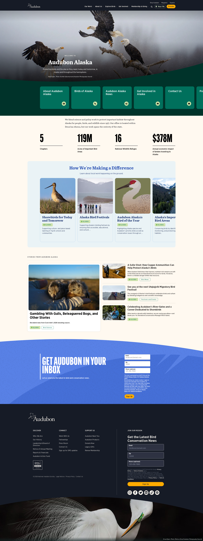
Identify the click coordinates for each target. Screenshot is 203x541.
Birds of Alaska (83, 91)
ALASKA (48, 225)
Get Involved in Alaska (146, 92)
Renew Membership (92, 450)
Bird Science (47, 327)
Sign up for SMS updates (68, 450)
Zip (127, 362)
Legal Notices (60, 476)
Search (152, 6)
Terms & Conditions (136, 391)
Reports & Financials (41, 453)
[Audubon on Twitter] (141, 492)
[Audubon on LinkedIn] (146, 492)
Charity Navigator (37, 465)
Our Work (88, 6)
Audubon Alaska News (116, 92)
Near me (161, 7)
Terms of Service (144, 377)
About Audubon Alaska (53, 92)
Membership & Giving (139, 6)
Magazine (164, 2)
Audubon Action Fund (41, 456)
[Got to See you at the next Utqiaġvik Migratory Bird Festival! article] (139, 294)
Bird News (145, 279)
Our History (37, 440)
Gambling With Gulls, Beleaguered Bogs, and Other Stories (63, 297)
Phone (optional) (131, 369)
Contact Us (175, 91)
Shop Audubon (154, 2)
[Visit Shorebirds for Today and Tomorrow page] (57, 210)
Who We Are (38, 436)
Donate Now (89, 443)
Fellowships (63, 440)
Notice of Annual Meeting (42, 449)
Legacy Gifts (89, 447)
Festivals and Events (148, 299)
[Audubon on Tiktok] (152, 492)
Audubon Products (92, 440)
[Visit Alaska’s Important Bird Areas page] (170, 210)
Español (172, 2)
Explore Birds (110, 6)
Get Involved (123, 6)
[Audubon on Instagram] (130, 492)
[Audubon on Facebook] (135, 492)
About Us (98, 6)
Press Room (63, 443)
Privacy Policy (133, 377)
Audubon (33, 6)
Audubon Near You (92, 436)
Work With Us (64, 436)
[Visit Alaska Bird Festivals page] (95, 210)
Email (127, 355)
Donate (171, 6)
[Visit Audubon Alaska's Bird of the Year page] (132, 210)
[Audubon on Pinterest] (157, 492)
